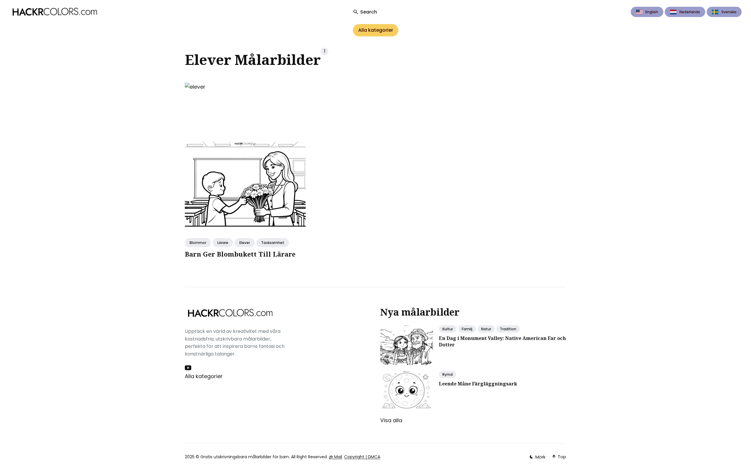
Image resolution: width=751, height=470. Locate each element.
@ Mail (335, 457)
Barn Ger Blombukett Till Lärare (240, 254)
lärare (222, 242)
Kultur (447, 328)
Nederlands (689, 11)
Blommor (198, 242)
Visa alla (391, 420)
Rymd (447, 374)
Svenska (728, 11)
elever (244, 242)
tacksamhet (272, 242)
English (651, 11)
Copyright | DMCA (362, 457)
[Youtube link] (188, 367)
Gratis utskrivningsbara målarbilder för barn (244, 457)
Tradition (508, 328)
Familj (467, 328)
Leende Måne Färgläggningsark (478, 383)
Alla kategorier (375, 30)
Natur (486, 328)
